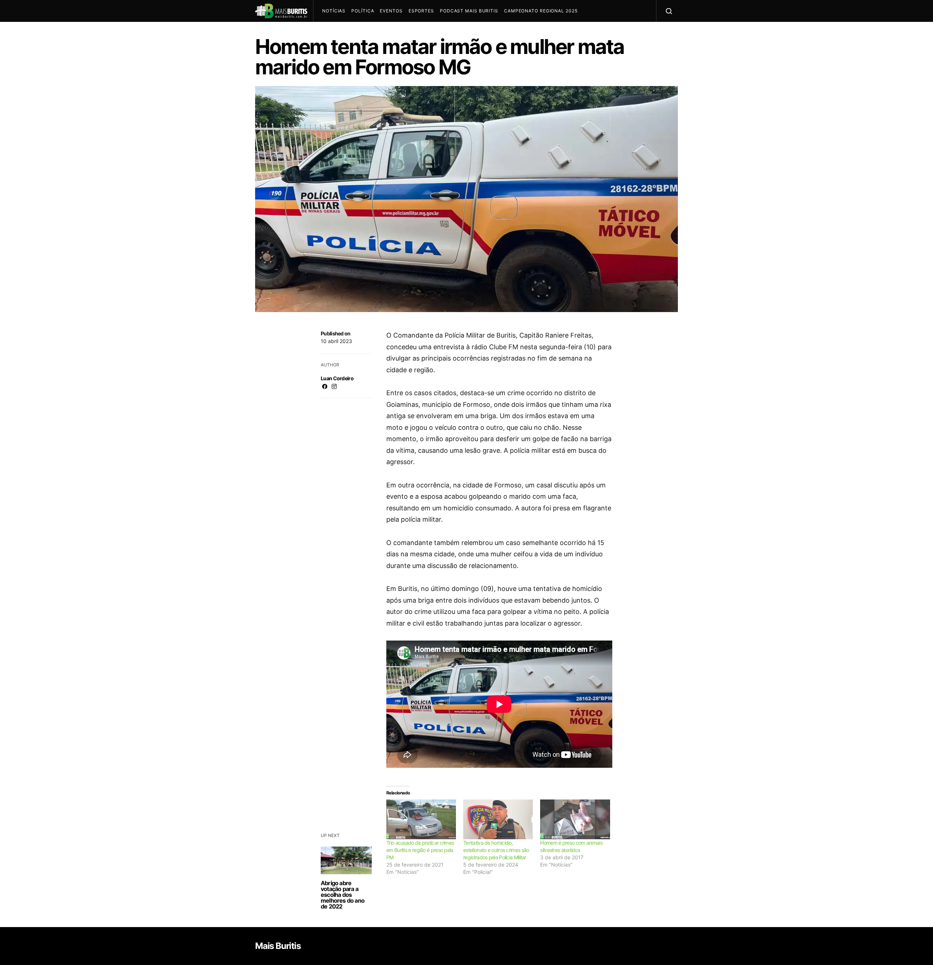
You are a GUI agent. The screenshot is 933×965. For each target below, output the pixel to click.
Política (362, 10)
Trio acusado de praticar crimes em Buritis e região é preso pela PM (420, 850)
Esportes (421, 10)
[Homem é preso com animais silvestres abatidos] (575, 819)
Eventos (391, 10)
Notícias (334, 10)
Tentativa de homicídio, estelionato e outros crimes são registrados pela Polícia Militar (496, 850)
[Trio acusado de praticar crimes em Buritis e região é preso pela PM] (421, 819)
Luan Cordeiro (337, 378)
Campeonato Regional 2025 (541, 10)
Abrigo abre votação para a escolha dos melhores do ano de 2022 (342, 894)
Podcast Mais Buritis (469, 10)
